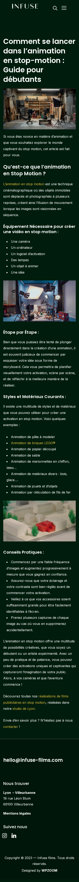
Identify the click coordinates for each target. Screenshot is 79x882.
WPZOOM (49, 870)
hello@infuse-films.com (33, 760)
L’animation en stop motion (23, 184)
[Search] (55, 8)
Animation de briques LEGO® (33, 443)
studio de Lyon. (24, 709)
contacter (10, 727)
